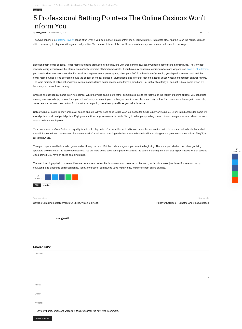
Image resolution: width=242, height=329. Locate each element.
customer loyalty (65, 39)
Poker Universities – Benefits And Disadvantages (183, 202)
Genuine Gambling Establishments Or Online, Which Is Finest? (66, 202)
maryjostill (41, 32)
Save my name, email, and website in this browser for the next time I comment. (78, 310)
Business (46, 5)
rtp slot (46, 185)
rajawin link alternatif (197, 69)
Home (36, 5)
